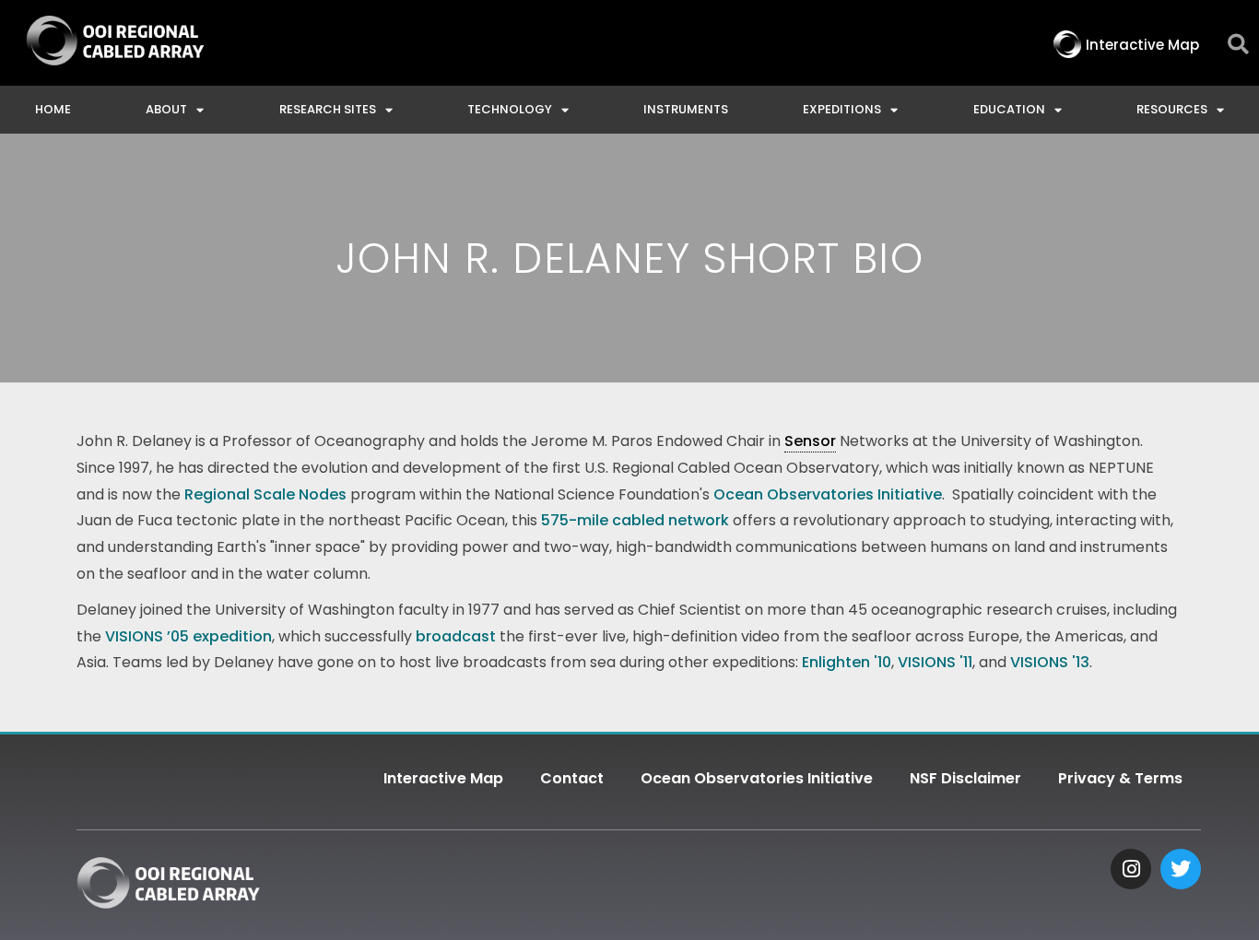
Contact (572, 778)
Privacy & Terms (1120, 778)
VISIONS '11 (935, 662)
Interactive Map (443, 778)
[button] (1238, 44)
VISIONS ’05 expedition (188, 636)
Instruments (685, 109)
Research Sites (327, 109)
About (166, 109)
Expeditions (842, 109)
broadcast (456, 636)
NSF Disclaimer (965, 778)
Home (53, 109)
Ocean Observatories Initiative (827, 494)
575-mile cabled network (635, 520)
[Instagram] (1131, 869)
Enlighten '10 (844, 662)
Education (1009, 109)
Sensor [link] (810, 441)
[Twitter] (1180, 869)
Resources (1171, 109)
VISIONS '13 (1049, 662)
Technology (509, 109)
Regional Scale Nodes (265, 494)
